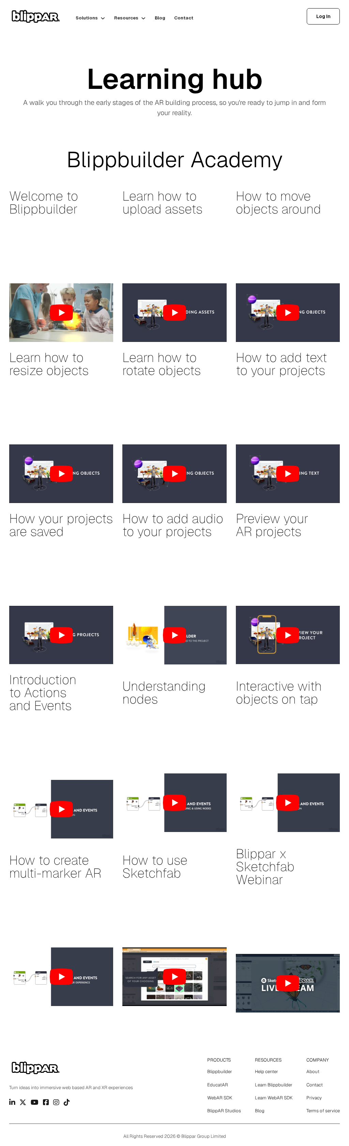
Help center (266, 1071)
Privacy (314, 1098)
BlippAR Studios (224, 1111)
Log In (323, 16)
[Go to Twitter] (22, 1102)
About (312, 1071)
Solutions (87, 18)
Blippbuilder (219, 1071)
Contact (183, 18)
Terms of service (323, 1111)
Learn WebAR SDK (273, 1098)
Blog (160, 18)
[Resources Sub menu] (143, 18)
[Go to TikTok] (67, 1102)
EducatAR (217, 1085)
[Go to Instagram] (56, 1102)
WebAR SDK (219, 1098)
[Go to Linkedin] (12, 1102)
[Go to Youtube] (35, 1102)
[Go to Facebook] (46, 1102)
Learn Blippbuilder (273, 1085)
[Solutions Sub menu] (103, 18)
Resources (126, 18)
